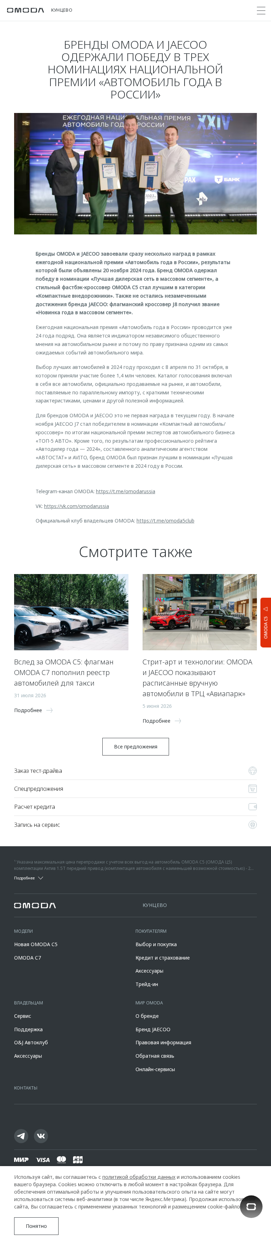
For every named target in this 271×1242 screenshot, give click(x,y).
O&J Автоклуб (31, 1042)
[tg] (21, 1136)
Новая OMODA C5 (36, 944)
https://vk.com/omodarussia (76, 506)
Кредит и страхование (163, 957)
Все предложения (135, 746)
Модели (23, 931)
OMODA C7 (27, 957)
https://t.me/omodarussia (125, 491)
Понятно (36, 1226)
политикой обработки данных (138, 1177)
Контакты (25, 1088)
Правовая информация (163, 1042)
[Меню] (261, 10)
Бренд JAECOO (153, 1029)
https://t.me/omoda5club (165, 520)
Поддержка (28, 1029)
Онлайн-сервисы (155, 1069)
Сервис (22, 1016)
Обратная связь (155, 1055)
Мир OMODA (149, 1003)
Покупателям (151, 931)
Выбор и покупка (156, 944)
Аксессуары (149, 970)
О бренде (147, 1016)
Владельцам (28, 1003)
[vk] (41, 1136)
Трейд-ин (147, 984)
